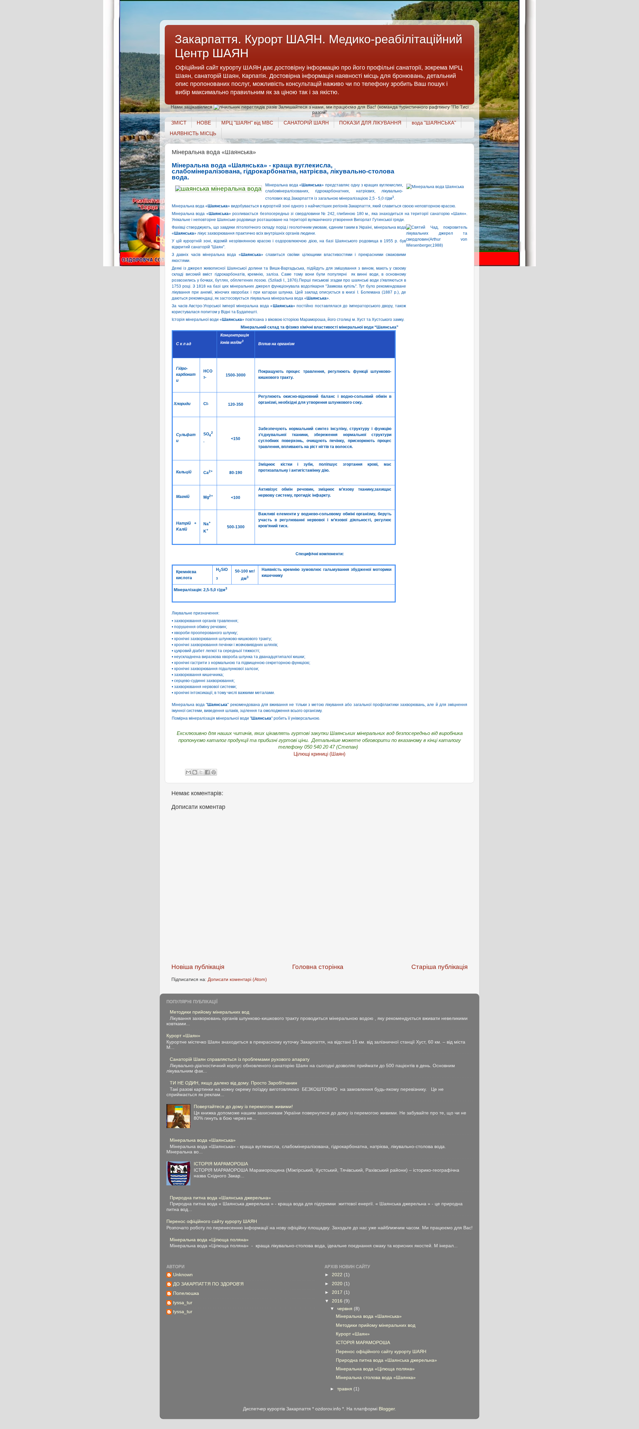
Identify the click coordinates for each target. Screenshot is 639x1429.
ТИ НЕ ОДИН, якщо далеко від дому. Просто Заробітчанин (233, 1082)
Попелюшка (186, 1293)
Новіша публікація (197, 966)
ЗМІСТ (178, 122)
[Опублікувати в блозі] (194, 772)
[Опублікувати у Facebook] (207, 772)
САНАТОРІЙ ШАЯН (306, 122)
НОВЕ (204, 122)
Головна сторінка (317, 966)
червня (345, 1308)
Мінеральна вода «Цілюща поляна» (209, 1239)
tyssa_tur (182, 1302)
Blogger (387, 1408)
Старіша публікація (439, 966)
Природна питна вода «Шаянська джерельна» (220, 1197)
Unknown (183, 1274)
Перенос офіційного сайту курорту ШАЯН (211, 1221)
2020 (338, 1283)
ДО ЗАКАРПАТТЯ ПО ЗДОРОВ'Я (208, 1284)
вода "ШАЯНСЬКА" (434, 122)
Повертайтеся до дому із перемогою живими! (243, 1106)
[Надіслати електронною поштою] (188, 772)
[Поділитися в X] (201, 772)
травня (345, 1388)
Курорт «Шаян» (183, 1035)
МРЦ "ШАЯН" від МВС (247, 122)
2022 (338, 1274)
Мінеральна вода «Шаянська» (203, 1140)
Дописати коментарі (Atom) (237, 979)
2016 (338, 1301)
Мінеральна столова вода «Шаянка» (376, 1377)
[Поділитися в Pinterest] (213, 772)
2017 (338, 1292)
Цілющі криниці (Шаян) (319, 754)
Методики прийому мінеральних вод (209, 1012)
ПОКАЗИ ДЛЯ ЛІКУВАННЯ (370, 122)
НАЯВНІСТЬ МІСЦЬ (193, 133)
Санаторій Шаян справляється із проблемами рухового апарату (240, 1059)
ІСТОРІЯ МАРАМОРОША (221, 1163)
